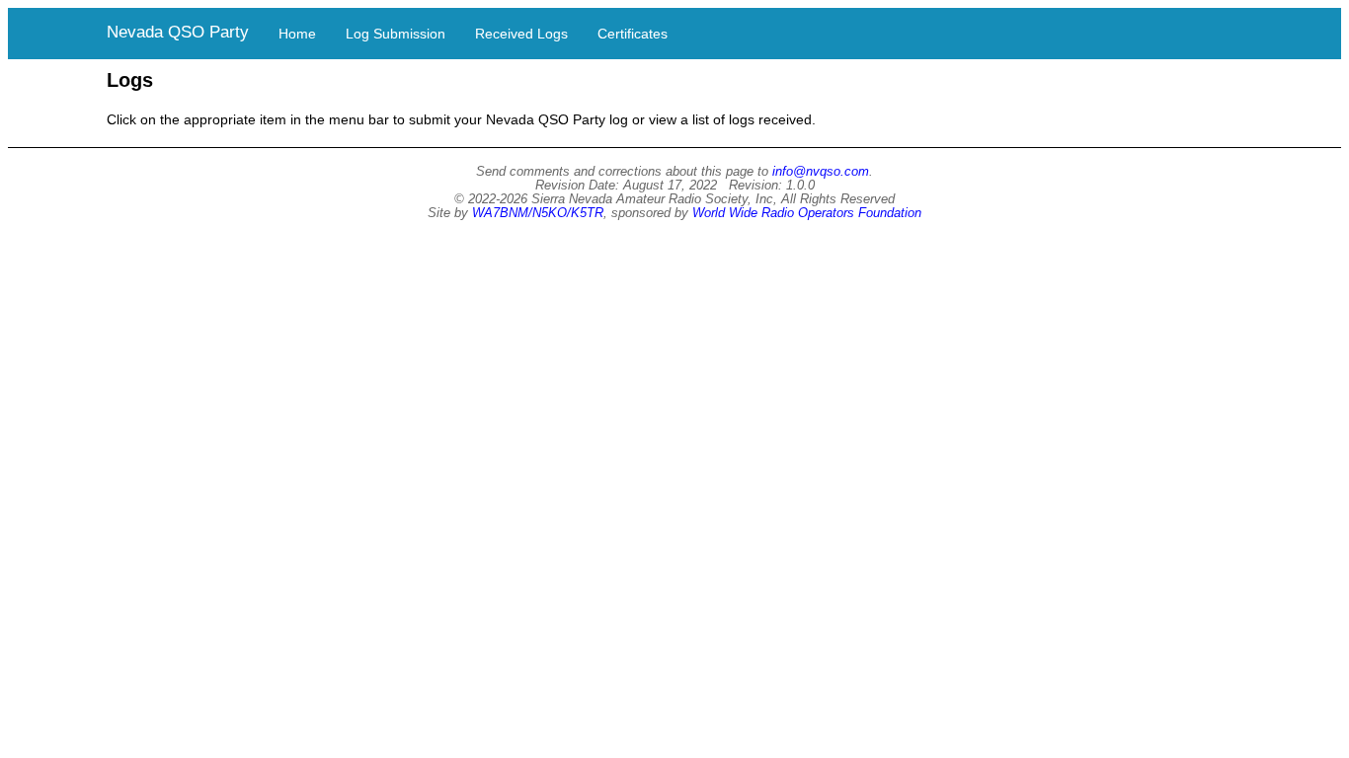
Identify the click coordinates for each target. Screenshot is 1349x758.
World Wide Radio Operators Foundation (806, 213)
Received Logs (521, 33)
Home (297, 33)
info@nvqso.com (820, 172)
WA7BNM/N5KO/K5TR (537, 213)
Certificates (632, 33)
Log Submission (395, 33)
